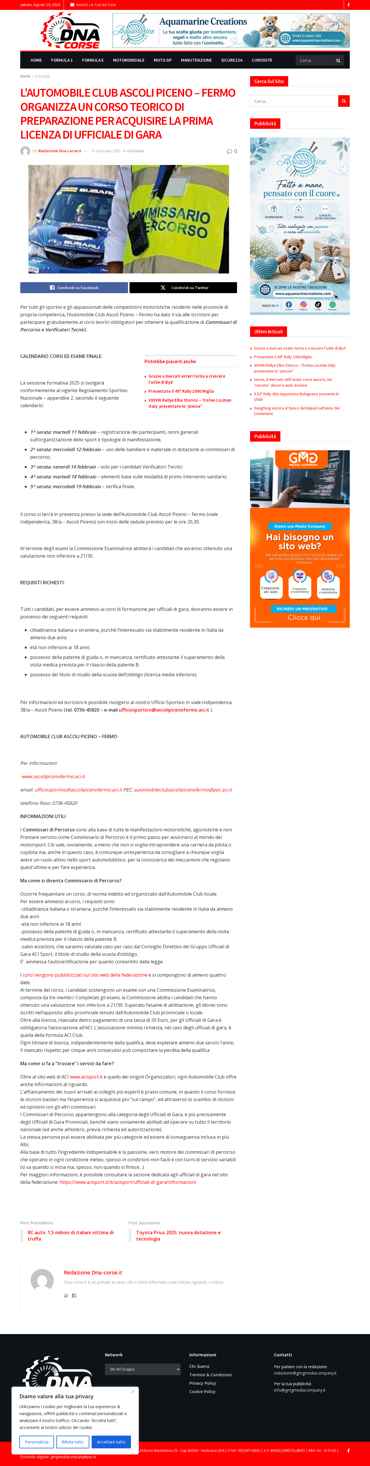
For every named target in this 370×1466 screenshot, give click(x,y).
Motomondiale (129, 60)
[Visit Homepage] (62, 30)
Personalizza (37, 1442)
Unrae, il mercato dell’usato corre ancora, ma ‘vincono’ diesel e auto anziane (293, 382)
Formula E (93, 60)
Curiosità (262, 60)
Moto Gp (163, 60)
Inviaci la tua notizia (95, 5)
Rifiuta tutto (73, 1442)
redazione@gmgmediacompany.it (305, 1373)
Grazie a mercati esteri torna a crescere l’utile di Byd (299, 348)
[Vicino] (132, 1391)
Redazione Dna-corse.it (59, 150)
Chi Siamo (199, 1366)
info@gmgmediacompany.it (299, 1390)
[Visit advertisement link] (231, 30)
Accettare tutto (111, 1442)
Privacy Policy (202, 1383)
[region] (75, 1420)
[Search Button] (339, 60)
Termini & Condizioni (210, 1374)
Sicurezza (232, 60)
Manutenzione (196, 60)
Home (36, 60)
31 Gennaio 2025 (106, 150)
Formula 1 (62, 60)
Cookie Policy (202, 1391)
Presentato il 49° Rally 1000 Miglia (181, 391)
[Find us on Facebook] (348, 5)
